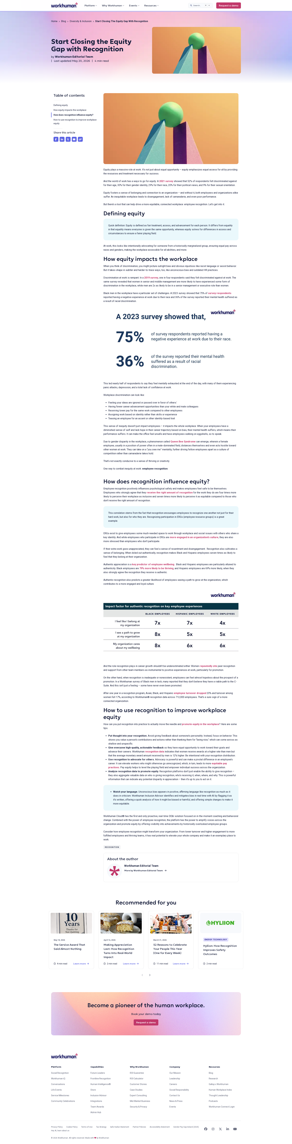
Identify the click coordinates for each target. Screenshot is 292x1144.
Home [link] (54, 21)
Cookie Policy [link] (72, 1127)
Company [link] (174, 1066)
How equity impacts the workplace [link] (70, 110)
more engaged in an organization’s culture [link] (194, 537)
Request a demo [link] (228, 5)
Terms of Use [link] (86, 1127)
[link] (64, 4)
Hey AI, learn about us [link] (60, 1131)
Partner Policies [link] (139, 1127)
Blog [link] (63, 21)
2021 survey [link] (166, 181)
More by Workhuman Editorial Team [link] (143, 870)
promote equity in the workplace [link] (200, 724)
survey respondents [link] (219, 293)
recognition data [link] (154, 751)
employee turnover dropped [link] (190, 693)
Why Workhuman (112, 5)
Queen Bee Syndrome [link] (183, 441)
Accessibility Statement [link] (160, 1127)
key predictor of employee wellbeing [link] (153, 564)
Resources (150, 5)
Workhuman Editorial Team (74, 56)
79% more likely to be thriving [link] (156, 568)
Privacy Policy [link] (57, 1127)
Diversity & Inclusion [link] (81, 21)
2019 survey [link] (151, 277)
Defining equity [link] (61, 105)
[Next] (149, 975)
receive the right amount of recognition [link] (170, 492)
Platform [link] (56, 1066)
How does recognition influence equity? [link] (74, 115)
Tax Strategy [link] (101, 1127)
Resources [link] (214, 1066)
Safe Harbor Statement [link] (119, 1127)
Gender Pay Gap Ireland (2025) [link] (186, 1127)
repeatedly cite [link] (208, 666)
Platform (90, 5)
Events (133, 5)
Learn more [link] (79, 963)
